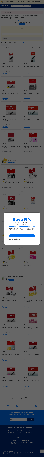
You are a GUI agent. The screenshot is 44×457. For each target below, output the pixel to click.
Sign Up (22, 236)
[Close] (38, 214)
